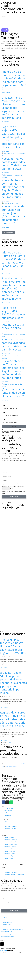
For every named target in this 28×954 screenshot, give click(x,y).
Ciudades (5, 927)
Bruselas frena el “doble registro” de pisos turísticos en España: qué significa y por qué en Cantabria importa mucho (14, 108)
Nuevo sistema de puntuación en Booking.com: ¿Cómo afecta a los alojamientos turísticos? (14, 215)
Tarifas (4, 920)
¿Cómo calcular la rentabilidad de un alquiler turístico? (13, 392)
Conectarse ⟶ (5, 16)
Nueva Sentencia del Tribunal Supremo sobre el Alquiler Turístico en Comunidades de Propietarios (13, 188)
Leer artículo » (6, 92)
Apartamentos (6, 924)
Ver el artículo (6, 273)
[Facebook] (3, 802)
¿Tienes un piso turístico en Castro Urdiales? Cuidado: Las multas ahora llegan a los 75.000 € (14, 80)
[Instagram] (7, 802)
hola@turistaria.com (10, 766)
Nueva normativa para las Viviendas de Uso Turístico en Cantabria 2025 (14, 164)
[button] (8, 232)
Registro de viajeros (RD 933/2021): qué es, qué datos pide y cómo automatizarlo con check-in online (14, 137)
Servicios (4, 917)
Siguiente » (9, 743)
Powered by (3, 950)
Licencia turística (7, 922)
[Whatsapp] (11, 802)
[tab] (4, 757)
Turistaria (4, 30)
